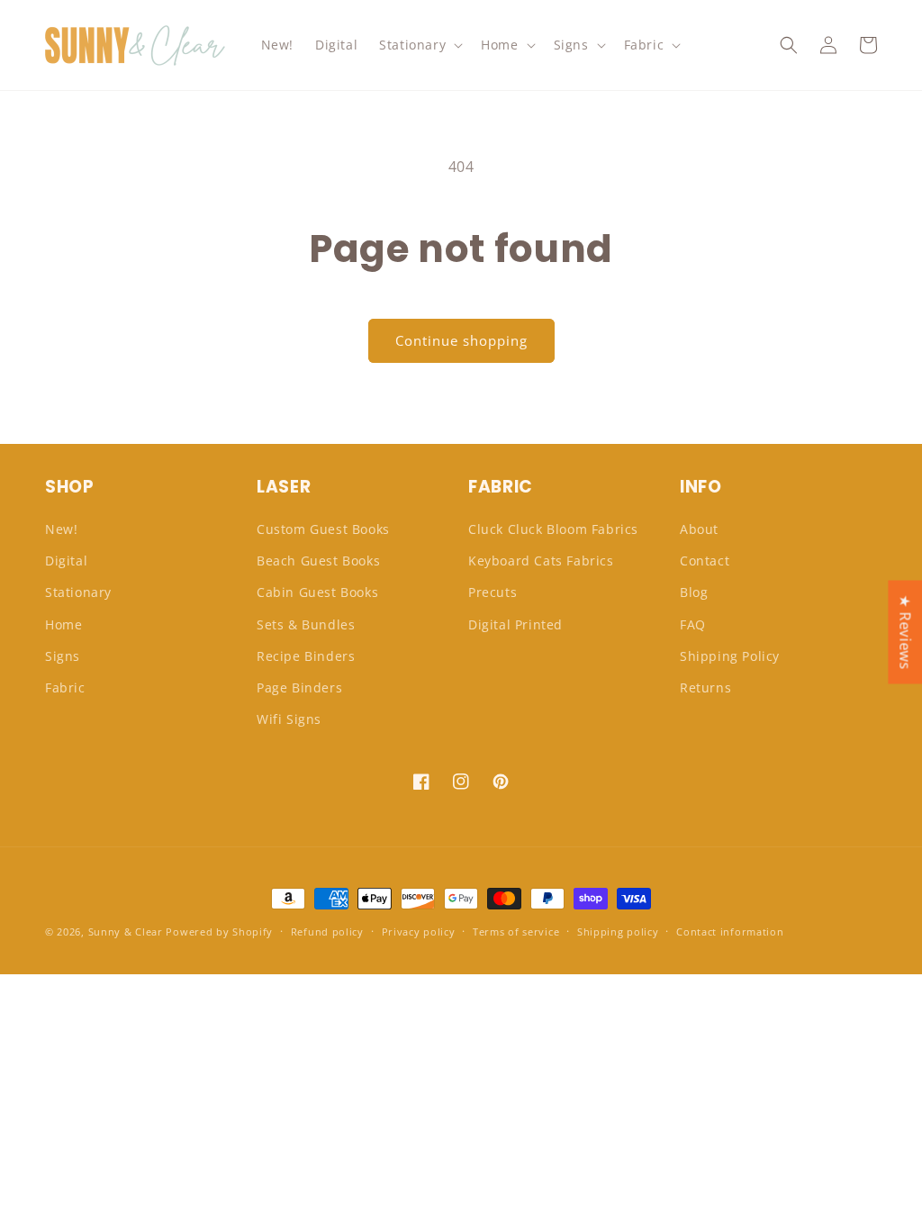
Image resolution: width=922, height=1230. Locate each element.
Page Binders (299, 687)
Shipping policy (618, 931)
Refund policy (327, 931)
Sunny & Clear (125, 931)
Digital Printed (515, 624)
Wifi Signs (289, 719)
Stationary (78, 592)
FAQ (693, 624)
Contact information (729, 931)
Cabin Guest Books (317, 592)
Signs (62, 656)
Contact (704, 560)
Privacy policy (419, 931)
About (699, 529)
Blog (694, 592)
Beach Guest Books (318, 560)
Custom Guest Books (323, 529)
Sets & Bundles (306, 624)
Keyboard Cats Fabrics (541, 560)
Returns (705, 687)
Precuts (492, 592)
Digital (66, 560)
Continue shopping (461, 340)
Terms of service (516, 931)
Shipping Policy (730, 656)
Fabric (65, 687)
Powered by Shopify (219, 931)
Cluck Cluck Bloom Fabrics (553, 529)
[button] (419, 45)
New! (61, 529)
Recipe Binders (306, 656)
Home (63, 624)
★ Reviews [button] (905, 631)
